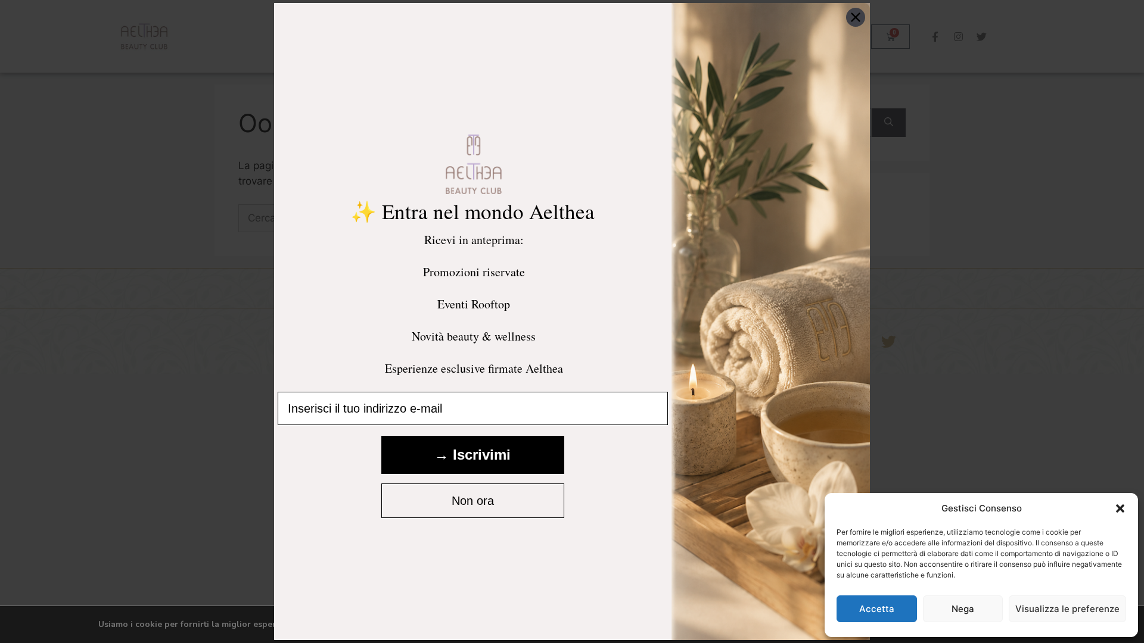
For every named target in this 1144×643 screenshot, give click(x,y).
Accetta (876, 608)
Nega (963, 608)
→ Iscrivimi (472, 455)
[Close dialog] (855, 17)
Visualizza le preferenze (1067, 608)
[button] (1120, 508)
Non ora (473, 500)
